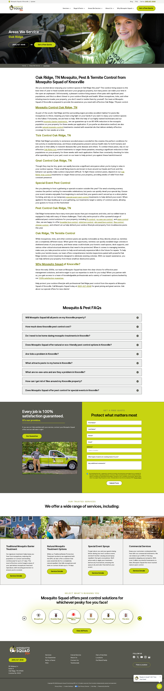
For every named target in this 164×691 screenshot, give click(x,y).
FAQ (136, 1)
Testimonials (75, 663)
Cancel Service (76, 655)
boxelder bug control (69, 222)
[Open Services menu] (70, 8)
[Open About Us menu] (113, 8)
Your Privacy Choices (83, 686)
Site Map (93, 686)
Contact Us (75, 660)
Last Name (91, 429)
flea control (119, 222)
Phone (90, 435)
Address (89, 447)
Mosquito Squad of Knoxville (19, 1)
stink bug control (86, 222)
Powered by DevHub (103, 686)
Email (90, 442)
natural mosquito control (52, 127)
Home (24, 65)
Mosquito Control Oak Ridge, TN (56, 107)
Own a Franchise (101, 655)
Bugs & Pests (78, 8)
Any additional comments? (96, 463)
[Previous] (24, 618)
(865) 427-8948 (150, 1)
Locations (99, 657)
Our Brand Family (101, 660)
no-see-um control (104, 219)
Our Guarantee (32, 436)
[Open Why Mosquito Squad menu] (133, 8)
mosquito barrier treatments (55, 121)
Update (33, 1)
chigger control (42, 225)
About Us (108, 8)
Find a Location (141, 665)
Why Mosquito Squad (124, 8)
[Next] (140, 618)
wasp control (122, 219)
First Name (91, 422)
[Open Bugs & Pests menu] (84, 8)
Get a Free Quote (146, 8)
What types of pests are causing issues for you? (103, 456)
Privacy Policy (137, 477)
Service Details (16, 576)
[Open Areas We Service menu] (101, 8)
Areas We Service (94, 8)
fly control (91, 219)
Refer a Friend (50, 660)
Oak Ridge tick (50, 150)
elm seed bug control (103, 222)
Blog (131, 1)
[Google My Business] (149, 657)
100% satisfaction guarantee (51, 278)
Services (66, 8)
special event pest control (77, 197)
